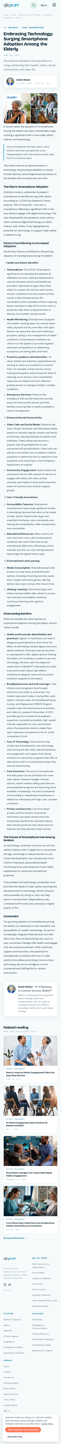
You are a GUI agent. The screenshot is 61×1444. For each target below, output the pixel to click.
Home (6, 15)
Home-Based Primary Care (44, 1300)
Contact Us (9, 1377)
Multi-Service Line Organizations (40, 1266)
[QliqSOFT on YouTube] (9, 1284)
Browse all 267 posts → (15, 1238)
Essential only (15, 1436)
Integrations (9, 1341)
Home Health (38, 1273)
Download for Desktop (14, 1353)
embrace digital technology (26, 222)
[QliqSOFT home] (11, 5)
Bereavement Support (42, 1350)
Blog (13, 15)
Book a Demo (10, 1388)
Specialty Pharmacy (41, 1295)
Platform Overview (12, 1319)
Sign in (44, 5)
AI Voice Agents (11, 1336)
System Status (10, 1405)
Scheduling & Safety (41, 1345)
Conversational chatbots (32, 339)
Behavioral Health (40, 1306)
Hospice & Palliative (41, 1278)
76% (15, 204)
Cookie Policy (47, 1423)
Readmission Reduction (43, 1339)
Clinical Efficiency (40, 1334)
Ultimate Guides (11, 1383)
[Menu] (54, 5)
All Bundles (37, 1319)
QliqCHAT (8, 1330)
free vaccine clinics (40, 369)
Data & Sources (11, 1394)
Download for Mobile (13, 1347)
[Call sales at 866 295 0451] (33, 5)
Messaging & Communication (39, 1327)
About (6, 1366)
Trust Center (9, 1399)
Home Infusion (39, 1289)
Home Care (37, 1284)
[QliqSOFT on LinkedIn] (5, 1284)
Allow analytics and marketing (23, 1429)
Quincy (7, 1325)
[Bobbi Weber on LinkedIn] (10, 81)
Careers (7, 1372)
